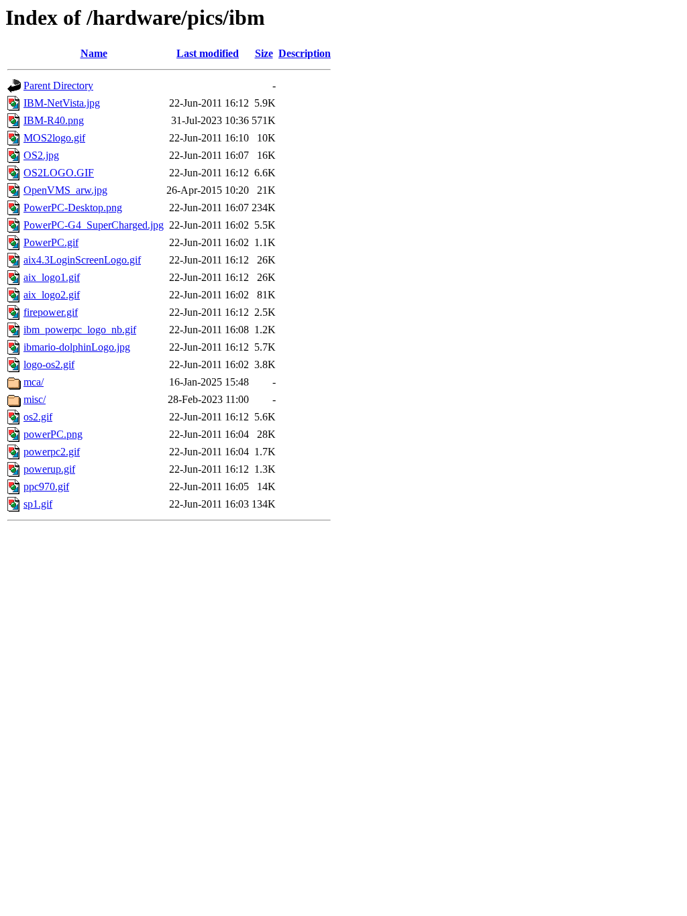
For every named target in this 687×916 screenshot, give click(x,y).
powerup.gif (49, 469)
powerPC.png (53, 434)
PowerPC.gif (50, 242)
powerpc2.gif (51, 451)
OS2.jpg (41, 155)
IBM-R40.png (53, 120)
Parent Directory (58, 85)
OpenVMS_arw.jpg (65, 190)
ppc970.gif (46, 486)
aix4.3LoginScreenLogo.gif (82, 260)
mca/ (33, 382)
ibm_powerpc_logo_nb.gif (79, 329)
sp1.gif (37, 504)
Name (94, 53)
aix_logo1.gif (51, 277)
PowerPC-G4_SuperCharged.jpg (93, 225)
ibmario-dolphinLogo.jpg (76, 347)
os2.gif (37, 416)
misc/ (34, 399)
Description (304, 53)
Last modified (207, 53)
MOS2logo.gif (54, 138)
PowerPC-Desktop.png (72, 207)
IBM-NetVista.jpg (61, 103)
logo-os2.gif (48, 364)
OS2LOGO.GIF (58, 172)
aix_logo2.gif (51, 294)
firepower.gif (50, 312)
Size (264, 53)
